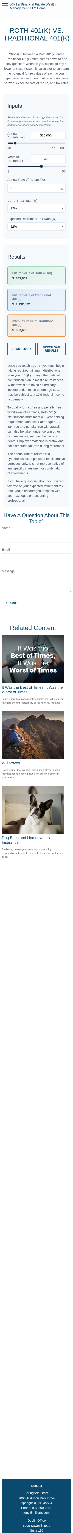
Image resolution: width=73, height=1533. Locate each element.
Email (6, 549)
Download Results (51, 349)
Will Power (11, 763)
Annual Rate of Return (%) (26, 179)
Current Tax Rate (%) (22, 200)
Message (8, 571)
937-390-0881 (42, 1508)
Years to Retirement (15, 159)
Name (6, 528)
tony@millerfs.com (36, 1512)
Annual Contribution (16, 135)
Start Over (21, 349)
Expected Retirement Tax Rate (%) (32, 219)
